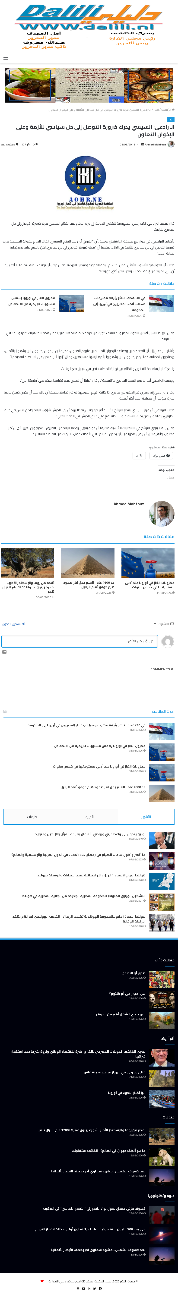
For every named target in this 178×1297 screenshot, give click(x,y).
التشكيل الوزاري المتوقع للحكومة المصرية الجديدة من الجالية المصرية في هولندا (84, 896)
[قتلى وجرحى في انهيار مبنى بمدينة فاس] (162, 1078)
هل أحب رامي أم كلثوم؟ (127, 994)
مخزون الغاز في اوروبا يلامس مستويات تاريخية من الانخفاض (31, 301)
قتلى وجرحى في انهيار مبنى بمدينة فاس (115, 1072)
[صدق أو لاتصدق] (162, 979)
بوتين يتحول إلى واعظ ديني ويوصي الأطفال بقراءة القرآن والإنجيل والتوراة (90, 834)
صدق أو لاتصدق (133, 973)
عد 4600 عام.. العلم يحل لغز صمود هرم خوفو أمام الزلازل (88, 584)
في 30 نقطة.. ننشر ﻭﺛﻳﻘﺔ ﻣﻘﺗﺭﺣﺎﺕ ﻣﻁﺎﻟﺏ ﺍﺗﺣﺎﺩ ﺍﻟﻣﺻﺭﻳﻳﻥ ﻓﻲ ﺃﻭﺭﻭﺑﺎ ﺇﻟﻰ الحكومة (119, 304)
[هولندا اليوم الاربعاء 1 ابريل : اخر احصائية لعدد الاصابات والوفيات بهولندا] (162, 881)
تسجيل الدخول (11, 624)
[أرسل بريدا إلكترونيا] (142, 144)
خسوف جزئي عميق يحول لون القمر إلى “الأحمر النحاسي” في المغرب (94, 1209)
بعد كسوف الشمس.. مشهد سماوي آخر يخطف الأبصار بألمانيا (98, 1171)
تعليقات (32, 816)
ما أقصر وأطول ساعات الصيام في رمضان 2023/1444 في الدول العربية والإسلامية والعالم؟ (78, 855)
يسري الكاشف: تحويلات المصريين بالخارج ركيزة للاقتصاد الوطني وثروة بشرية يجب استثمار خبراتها (78, 1053)
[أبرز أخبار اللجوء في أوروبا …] (162, 1099)
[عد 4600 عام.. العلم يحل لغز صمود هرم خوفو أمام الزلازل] (87, 563)
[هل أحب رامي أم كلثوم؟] (162, 1000)
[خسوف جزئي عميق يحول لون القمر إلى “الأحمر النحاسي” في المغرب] (162, 1215)
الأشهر (146, 816)
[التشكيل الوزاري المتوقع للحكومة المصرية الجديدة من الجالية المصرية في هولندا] (162, 902)
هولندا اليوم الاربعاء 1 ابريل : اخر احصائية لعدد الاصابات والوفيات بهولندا (91, 875)
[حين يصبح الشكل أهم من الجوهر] (162, 1020)
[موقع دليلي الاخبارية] (89, 26)
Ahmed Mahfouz (155, 144)
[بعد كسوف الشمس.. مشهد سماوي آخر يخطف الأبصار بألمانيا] (162, 1177)
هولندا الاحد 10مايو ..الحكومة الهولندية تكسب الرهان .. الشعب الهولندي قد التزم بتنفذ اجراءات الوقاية (79, 918)
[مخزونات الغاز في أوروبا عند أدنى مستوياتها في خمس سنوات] (148, 563)
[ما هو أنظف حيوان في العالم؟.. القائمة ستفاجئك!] (162, 1157)
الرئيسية (166, 109)
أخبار (156, 109)
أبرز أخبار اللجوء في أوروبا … (125, 1093)
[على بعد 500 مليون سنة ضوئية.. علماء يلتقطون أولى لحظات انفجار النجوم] (162, 1235)
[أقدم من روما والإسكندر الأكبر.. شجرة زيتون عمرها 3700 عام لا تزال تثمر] (27, 563)
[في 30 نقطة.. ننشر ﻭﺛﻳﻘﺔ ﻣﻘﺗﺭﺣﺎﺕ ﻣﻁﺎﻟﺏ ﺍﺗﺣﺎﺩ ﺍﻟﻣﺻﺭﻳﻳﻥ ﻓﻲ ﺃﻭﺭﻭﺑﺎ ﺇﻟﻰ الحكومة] (161, 303)
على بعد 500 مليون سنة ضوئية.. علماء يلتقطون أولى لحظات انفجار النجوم (90, 1229)
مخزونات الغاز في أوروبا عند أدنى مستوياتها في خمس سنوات (150, 585)
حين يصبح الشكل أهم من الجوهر (121, 1014)
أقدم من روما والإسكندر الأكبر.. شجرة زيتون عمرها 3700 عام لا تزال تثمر (28, 587)
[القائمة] (5, 57)
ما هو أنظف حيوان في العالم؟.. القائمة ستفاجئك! (108, 1151)
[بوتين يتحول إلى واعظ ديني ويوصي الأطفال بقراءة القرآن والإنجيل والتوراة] (162, 840)
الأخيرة (90, 816)
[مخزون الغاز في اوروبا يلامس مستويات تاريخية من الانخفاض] (71, 303)
